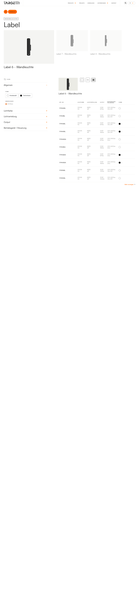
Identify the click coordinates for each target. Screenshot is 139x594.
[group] (72, 49)
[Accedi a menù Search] (125, 3)
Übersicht (130, 108)
